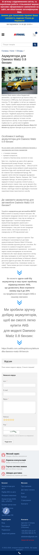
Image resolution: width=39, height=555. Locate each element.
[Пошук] (35, 44)
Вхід (3, 523)
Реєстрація (6, 526)
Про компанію (26, 486)
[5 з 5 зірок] (13, 420)
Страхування (26, 500)
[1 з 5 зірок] (4, 420)
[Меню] (3, 34)
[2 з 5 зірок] (6, 420)
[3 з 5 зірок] (9, 420)
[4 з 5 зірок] (11, 420)
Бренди (24, 497)
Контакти (24, 504)
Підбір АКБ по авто (9, 492)
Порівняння (6, 530)
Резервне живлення (9, 495)
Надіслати (8, 442)
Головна (5, 51)
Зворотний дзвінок (8, 533)
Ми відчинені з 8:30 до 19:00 (19, 24)
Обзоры (19, 51)
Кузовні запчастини (9, 505)
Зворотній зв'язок (27, 540)
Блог (12, 51)
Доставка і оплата (27, 490)
